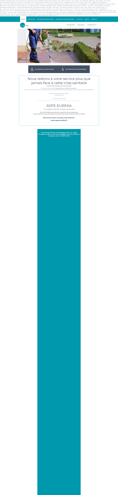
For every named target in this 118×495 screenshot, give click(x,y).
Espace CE (94, 19)
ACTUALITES (79, 19)
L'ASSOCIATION (31, 19)
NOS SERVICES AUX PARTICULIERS (45, 19)
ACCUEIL (23, 19)
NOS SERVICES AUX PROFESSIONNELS (65, 19)
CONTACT (87, 19)
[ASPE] (24, 25)
